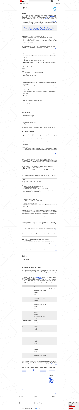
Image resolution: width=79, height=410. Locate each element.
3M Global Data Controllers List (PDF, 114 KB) (51, 21)
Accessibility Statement (30, 408)
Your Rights (44, 27)
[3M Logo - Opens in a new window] (23, 1)
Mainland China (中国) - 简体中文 (52, 370)
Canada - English (32, 369)
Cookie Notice (70, 405)
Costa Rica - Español (51, 379)
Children (41, 28)
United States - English (24, 370)
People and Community (21, 402)
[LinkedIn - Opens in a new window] (52, 397)
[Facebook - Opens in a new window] (56, 397)
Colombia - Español (51, 378)
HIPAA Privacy (26, 408)
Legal (22, 408)
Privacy (23, 408)
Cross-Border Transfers (48, 27)
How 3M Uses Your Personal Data (37, 277)
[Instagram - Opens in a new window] (59, 397)
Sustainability (20, 401)
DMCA (27, 408)
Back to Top (56, 48)
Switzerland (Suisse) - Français (43, 370)
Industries (24, 3)
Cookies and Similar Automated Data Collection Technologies (37, 27)
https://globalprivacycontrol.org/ (53, 363)
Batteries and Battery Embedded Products (38, 402)
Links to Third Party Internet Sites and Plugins (29, 28)
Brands (27, 3)
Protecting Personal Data (53, 27)
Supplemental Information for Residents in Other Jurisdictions (46, 29)
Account (58, 3)
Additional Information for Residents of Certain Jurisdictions (48, 16)
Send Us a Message (24, 391)
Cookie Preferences (38, 408)
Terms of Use (46, 18)
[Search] (52, 1)
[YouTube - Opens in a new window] (54, 397)
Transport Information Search (36, 399)
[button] (75, 408)
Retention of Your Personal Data (37, 28)
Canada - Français (33, 370)
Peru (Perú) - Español (51, 382)
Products (21, 3)
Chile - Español (50, 377)
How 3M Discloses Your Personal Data (27, 27)
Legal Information (23, 389)
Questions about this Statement (46, 28)
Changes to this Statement (51, 28)
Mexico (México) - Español (51, 380)
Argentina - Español (51, 376)
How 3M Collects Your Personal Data (30, 275)
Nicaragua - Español (51, 381)
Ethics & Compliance (21, 403)
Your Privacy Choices (34, 408)
